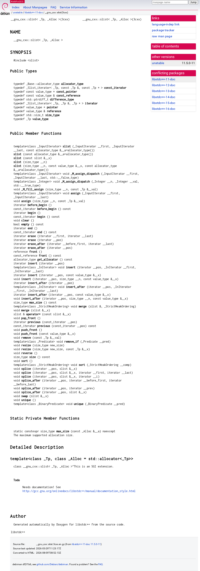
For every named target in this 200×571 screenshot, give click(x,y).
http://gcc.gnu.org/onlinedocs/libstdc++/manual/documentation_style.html (79, 491)
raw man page (162, 36)
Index (16, 7)
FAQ (53, 7)
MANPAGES (17, 1)
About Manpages (35, 7)
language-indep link (165, 24)
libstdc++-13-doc (163, 91)
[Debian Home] (5, 8)
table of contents (165, 46)
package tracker (163, 30)
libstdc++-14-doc (163, 97)
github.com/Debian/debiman (52, 564)
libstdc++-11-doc (34, 12)
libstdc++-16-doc (163, 109)
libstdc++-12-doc (163, 85)
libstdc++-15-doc (163, 103)
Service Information (73, 7)
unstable (17, 12)
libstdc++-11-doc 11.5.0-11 (86, 544)
